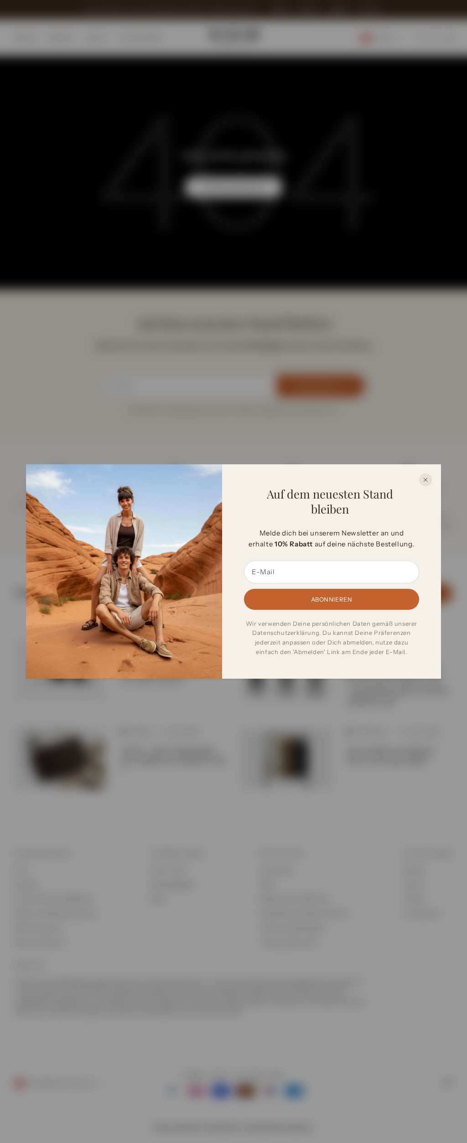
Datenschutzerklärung (285, 632)
